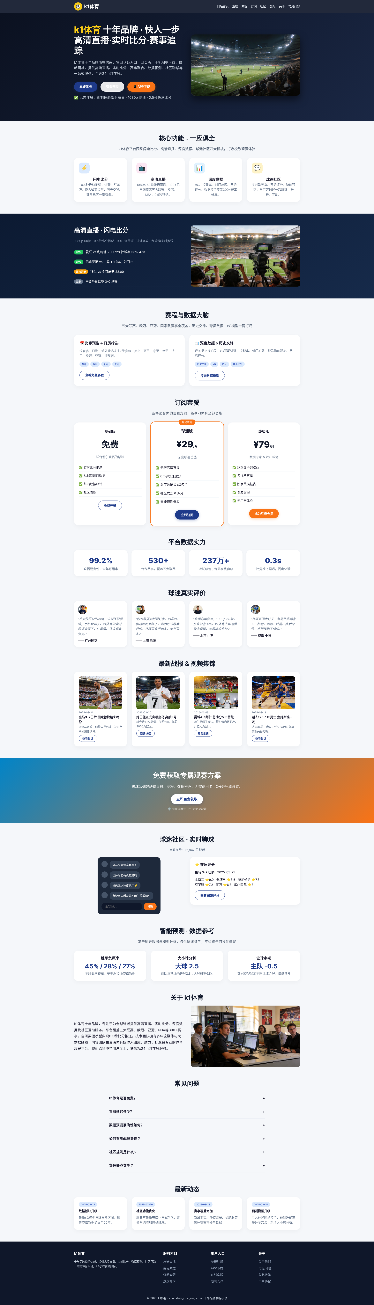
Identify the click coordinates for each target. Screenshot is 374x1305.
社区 (263, 6)
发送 (150, 906)
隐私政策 (264, 1275)
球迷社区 (169, 1281)
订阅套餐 (169, 1275)
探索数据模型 (209, 376)
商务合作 (217, 1281)
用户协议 (264, 1281)
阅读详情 (145, 733)
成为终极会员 (264, 514)
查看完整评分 (209, 895)
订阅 (254, 6)
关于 (282, 6)
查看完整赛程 (94, 375)
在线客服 (217, 1275)
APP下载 (217, 1268)
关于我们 (264, 1262)
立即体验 (85, 86)
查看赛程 (112, 87)
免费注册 (217, 1262)
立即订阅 (187, 515)
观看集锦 (203, 733)
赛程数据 (169, 1268)
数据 (244, 6)
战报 (272, 6)
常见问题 (294, 6)
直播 (235, 6)
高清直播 (169, 1262)
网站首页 (223, 6)
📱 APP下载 (141, 86)
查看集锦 (87, 738)
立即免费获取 (187, 799)
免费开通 (110, 505)
